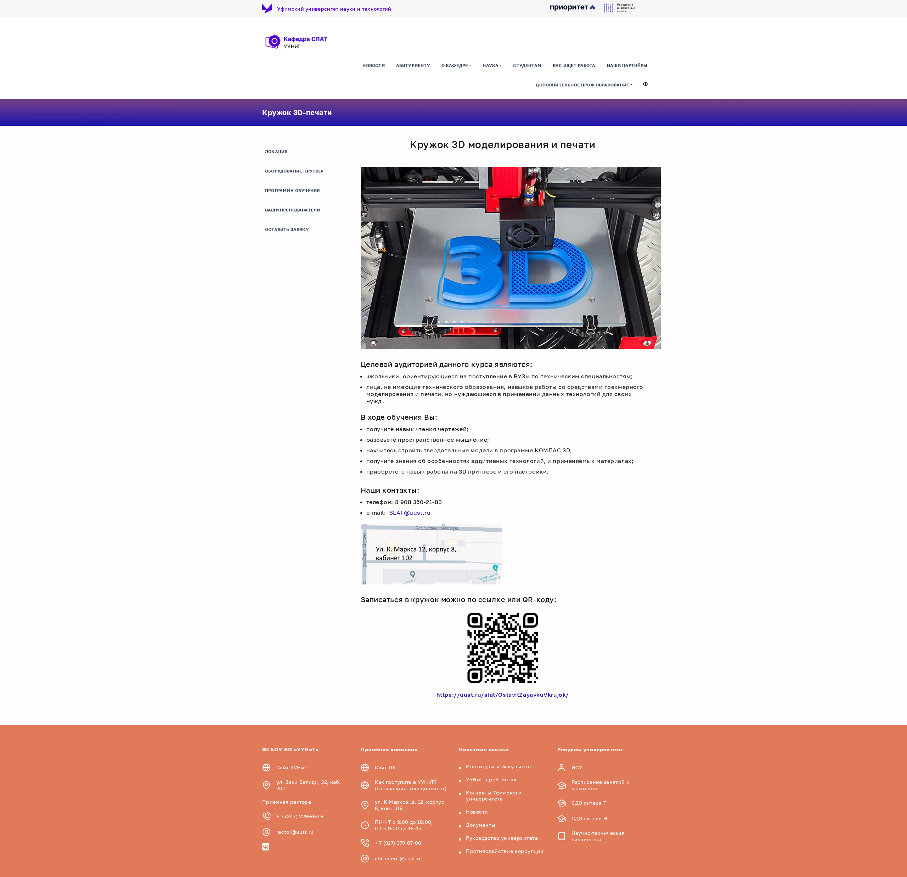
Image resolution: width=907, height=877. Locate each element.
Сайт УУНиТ (291, 767)
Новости (373, 65)
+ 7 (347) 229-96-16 (299, 816)
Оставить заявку (287, 229)
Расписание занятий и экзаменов (600, 785)
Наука (490, 65)
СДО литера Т (589, 803)
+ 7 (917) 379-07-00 (398, 843)
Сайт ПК (385, 767)
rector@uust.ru (294, 832)
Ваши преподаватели (292, 210)
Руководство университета (502, 838)
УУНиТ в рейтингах (491, 779)
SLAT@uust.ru (410, 512)
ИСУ (576, 767)
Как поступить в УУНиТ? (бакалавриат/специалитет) (411, 785)
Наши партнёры (627, 65)
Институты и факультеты (498, 766)
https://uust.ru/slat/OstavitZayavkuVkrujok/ (502, 694)
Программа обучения (292, 190)
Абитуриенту (413, 65)
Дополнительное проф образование (582, 84)
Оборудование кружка (294, 171)
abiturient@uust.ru (398, 858)
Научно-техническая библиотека (598, 836)
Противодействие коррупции (505, 851)
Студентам (527, 65)
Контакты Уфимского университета (493, 796)
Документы (480, 825)
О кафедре (454, 65)
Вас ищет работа (574, 65)
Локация (276, 151)
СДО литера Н (589, 818)
